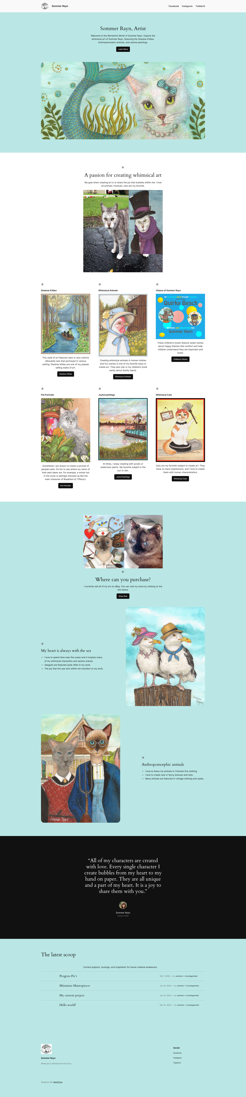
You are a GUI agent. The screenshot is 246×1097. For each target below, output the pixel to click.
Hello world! (67, 1005)
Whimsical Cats (180, 479)
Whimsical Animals (123, 376)
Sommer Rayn (60, 6)
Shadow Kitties (65, 374)
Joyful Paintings (123, 477)
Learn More (123, 49)
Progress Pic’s (68, 976)
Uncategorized (191, 976)
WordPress (57, 1082)
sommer (179, 976)
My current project (71, 995)
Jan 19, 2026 (165, 995)
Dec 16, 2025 (165, 1005)
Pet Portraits (65, 485)
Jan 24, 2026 (165, 986)
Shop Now (123, 596)
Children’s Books (180, 359)
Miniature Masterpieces (74, 985)
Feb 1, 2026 (165, 976)
